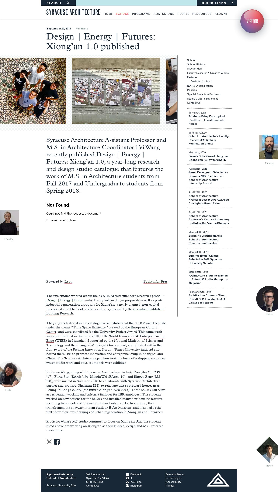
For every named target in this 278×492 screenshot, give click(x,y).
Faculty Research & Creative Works (208, 73)
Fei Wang (82, 28)
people (183, 13)
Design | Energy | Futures (65, 300)
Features (192, 77)
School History (196, 64)
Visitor (252, 21)
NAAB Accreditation (200, 85)
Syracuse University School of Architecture (61, 476)
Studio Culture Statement (202, 98)
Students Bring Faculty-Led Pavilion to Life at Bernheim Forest (207, 120)
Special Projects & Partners (203, 94)
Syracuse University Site (61, 485)
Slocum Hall (194, 68)
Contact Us (193, 102)
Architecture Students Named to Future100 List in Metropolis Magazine (208, 279)
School (191, 60)
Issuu (68, 281)
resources (202, 13)
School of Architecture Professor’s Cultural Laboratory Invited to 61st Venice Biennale (209, 219)
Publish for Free (155, 281)
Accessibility (173, 482)
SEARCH (58, 3)
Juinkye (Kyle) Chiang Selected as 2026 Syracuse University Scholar (205, 259)
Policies (192, 90)
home (108, 13)
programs (141, 13)
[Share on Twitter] (49, 443)
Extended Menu (174, 474)
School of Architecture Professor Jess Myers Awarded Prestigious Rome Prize (209, 199)
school (122, 13)
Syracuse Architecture (73, 11)
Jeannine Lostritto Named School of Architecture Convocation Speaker (205, 239)
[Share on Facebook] (57, 443)
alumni (220, 13)
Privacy (169, 485)
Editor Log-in (173, 478)
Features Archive (201, 81)
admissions (164, 13)
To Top (218, 480)
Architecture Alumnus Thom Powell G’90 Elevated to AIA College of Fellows (207, 299)
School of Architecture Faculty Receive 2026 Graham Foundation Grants (209, 140)
